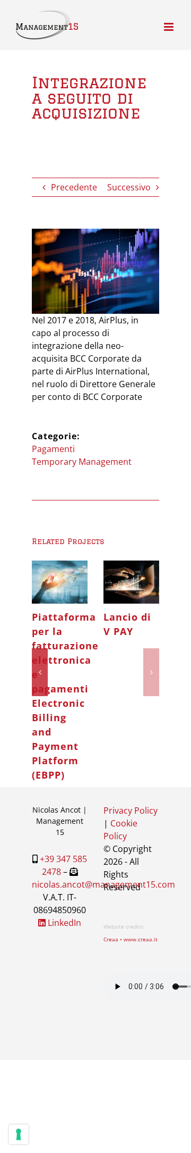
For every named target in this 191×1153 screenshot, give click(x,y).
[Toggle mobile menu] (169, 26)
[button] (40, 672)
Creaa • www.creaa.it (130, 939)
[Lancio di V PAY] (158, 582)
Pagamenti (53, 449)
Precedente (74, 187)
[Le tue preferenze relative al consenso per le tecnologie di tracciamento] (18, 1134)
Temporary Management (82, 461)
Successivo (129, 187)
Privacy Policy (130, 810)
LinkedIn (63, 923)
